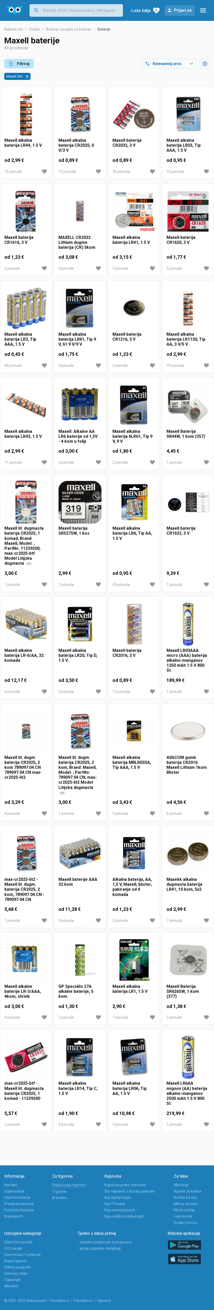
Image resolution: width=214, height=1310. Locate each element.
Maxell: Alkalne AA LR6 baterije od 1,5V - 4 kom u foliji (78, 436)
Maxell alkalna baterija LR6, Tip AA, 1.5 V (132, 533)
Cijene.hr (104, 1301)
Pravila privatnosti (19, 1204)
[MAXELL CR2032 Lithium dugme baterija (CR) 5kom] (80, 211)
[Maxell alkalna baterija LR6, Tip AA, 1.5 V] (134, 502)
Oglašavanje (14, 1191)
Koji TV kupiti (114, 1204)
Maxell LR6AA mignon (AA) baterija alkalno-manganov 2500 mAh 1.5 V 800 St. (187, 1093)
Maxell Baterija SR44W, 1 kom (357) (186, 434)
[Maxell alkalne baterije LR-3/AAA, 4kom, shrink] (25, 960)
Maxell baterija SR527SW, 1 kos (74, 531)
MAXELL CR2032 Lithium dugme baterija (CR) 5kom (76, 242)
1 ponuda (174, 462)
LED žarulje (13, 1248)
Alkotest (11, 1286)
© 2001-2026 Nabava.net (25, 1301)
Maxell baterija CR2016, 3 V (126, 653)
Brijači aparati (15, 1261)
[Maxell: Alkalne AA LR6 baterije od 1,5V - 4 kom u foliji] (80, 405)
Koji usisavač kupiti (119, 1210)
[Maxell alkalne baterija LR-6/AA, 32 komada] (25, 624)
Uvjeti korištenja (17, 1197)
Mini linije (181, 1185)
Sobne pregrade (17, 1267)
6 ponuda (12, 691)
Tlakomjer (12, 1280)
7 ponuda (120, 268)
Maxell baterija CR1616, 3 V (18, 240)
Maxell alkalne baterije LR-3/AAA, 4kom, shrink (22, 991)
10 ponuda (175, 365)
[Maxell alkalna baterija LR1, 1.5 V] (134, 960)
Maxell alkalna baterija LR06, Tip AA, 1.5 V (129, 1088)
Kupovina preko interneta (125, 1185)
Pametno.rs (59, 1301)
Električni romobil (18, 1242)
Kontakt (10, 1185)
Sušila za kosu (185, 1222)
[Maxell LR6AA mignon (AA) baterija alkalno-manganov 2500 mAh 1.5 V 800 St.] (188, 1057)
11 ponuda (13, 462)
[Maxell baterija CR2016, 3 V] (134, 624)
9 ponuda (66, 920)
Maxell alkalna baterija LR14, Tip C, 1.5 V (78, 1088)
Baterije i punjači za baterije (68, 29)
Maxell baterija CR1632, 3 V (181, 531)
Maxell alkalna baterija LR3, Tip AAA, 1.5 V (20, 339)
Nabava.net (13, 29)
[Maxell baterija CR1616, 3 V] (25, 211)
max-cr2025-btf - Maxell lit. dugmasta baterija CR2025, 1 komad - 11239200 (24, 1091)
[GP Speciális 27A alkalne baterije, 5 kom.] (80, 960)
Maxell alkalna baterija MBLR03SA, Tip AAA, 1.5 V (131, 762)
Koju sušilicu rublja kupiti (124, 1216)
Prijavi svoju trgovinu (69, 1185)
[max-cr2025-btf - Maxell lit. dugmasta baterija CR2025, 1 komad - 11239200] (25, 1057)
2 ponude (12, 268)
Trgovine (59, 1191)
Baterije (104, 29)
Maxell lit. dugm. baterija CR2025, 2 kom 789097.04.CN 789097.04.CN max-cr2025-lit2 (23, 767)
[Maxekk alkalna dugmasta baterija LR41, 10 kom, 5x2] (188, 853)
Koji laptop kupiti (117, 1197)
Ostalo (34, 29)
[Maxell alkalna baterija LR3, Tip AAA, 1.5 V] (25, 308)
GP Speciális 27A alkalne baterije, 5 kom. (75, 991)
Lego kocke (183, 1216)
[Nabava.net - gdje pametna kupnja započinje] (14, 10)
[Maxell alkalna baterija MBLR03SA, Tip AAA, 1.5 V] (134, 731)
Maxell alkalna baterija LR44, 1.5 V (23, 143)
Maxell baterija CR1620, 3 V (181, 240)
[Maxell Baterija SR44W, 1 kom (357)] (188, 405)
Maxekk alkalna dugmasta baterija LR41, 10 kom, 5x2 (184, 884)
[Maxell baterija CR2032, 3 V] (134, 114)
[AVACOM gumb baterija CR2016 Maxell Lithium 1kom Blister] (188, 731)
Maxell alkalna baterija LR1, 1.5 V (129, 989)
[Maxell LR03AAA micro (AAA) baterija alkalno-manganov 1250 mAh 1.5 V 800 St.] (188, 624)
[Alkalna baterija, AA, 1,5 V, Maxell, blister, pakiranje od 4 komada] (134, 853)
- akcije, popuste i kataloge (99, 1248)
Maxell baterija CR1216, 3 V (126, 337)
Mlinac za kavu (186, 1204)
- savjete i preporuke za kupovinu (105, 1242)
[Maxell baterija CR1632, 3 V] (188, 502)
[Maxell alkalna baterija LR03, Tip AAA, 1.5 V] (188, 114)
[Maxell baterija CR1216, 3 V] (134, 308)
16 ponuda (175, 171)
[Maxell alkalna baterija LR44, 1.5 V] (25, 114)
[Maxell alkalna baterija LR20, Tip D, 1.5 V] (80, 624)
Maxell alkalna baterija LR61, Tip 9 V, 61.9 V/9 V (77, 339)
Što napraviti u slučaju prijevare (129, 1191)
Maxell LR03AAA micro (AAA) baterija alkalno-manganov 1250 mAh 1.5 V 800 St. (187, 660)
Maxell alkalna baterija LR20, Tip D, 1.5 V (77, 655)
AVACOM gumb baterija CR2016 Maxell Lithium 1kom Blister (187, 765)
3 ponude (66, 268)
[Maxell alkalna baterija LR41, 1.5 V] (134, 211)
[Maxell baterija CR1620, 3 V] (188, 211)
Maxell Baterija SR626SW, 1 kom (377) (183, 991)
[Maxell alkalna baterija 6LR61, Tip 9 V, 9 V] (134, 405)
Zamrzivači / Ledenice (22, 1255)
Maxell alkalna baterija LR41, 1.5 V (131, 240)
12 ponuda (121, 691)
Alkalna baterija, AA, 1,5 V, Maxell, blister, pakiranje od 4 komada (132, 887)
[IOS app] (184, 1259)
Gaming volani (15, 1273)
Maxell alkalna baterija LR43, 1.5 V (23, 434)
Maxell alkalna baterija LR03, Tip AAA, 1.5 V (184, 145)
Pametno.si (83, 1301)
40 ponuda (13, 365)
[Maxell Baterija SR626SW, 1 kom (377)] (188, 960)
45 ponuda (121, 584)
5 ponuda (66, 691)
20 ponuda (121, 171)
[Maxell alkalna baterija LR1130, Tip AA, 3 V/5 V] (188, 308)
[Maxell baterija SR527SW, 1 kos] (80, 502)
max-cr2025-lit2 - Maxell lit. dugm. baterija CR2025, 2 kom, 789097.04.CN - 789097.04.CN (24, 889)
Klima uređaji (184, 1210)
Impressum (13, 1216)
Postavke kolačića (19, 1210)
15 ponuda (13, 171)
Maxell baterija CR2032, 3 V (126, 143)
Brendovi (59, 1198)
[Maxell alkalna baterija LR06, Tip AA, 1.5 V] (134, 1057)
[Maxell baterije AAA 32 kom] (80, 853)
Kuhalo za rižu (185, 1197)
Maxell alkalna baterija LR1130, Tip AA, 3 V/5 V (186, 339)
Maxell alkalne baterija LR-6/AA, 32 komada (24, 655)
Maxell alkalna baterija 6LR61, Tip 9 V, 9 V (132, 436)
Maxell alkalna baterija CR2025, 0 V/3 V (76, 145)
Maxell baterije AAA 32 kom (77, 882)
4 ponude (12, 813)
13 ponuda (67, 171)
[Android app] (184, 1245)
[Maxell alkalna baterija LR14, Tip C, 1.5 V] (80, 1057)
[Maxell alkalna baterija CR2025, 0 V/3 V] (80, 114)
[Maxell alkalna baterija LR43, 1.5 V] (25, 405)
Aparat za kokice (187, 1191)
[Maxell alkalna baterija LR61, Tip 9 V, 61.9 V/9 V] (80, 308)
